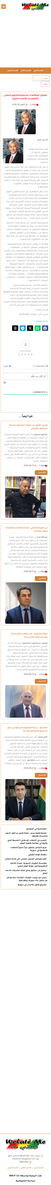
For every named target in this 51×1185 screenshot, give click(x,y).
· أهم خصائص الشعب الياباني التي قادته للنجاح (26, 859)
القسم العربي (38, 70)
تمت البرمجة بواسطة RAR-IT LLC (25, 1176)
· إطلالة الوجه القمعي (37, 855)
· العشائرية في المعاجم (36, 829)
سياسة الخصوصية (25, 1181)
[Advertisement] (25, 40)
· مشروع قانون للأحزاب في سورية (32, 885)
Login (6, 366)
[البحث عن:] (41, 78)
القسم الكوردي (12, 70)
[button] (3, 6)
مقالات (33, 105)
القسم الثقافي (26, 70)
